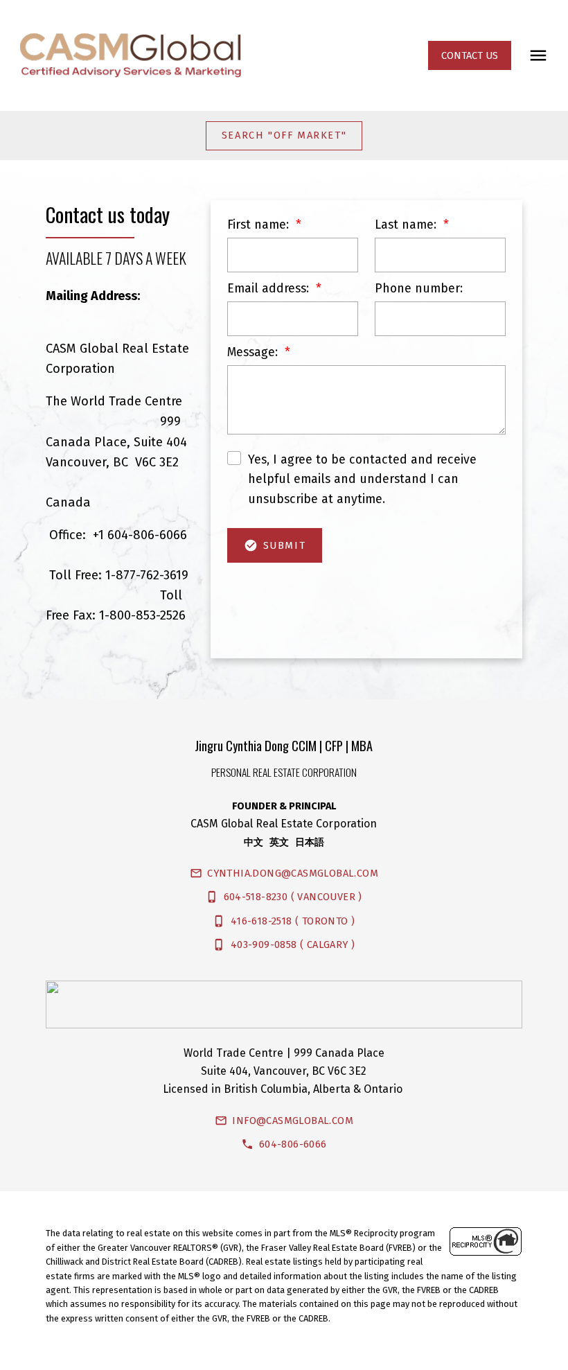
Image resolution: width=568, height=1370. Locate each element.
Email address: (269, 288)
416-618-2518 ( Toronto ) (293, 921)
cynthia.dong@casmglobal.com (292, 873)
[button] (469, 55)
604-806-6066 (293, 1144)
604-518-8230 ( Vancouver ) (293, 896)
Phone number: (419, 288)
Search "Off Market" (284, 135)
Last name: (407, 224)
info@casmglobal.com (292, 1120)
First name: (259, 224)
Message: (254, 352)
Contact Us (469, 55)
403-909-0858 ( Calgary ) (293, 944)
